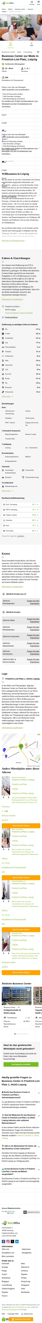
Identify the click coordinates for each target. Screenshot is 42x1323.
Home (3, 9)
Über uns (5, 1249)
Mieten (10, 9)
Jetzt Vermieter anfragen (12, 96)
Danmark (5, 1263)
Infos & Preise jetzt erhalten (13, 94)
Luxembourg (7, 1285)
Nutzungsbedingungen (10, 1309)
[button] (3, 797)
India (23, 1289)
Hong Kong (25, 1281)
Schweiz (24, 1271)
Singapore (25, 1285)
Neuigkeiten (26, 1253)
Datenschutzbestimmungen (21, 1307)
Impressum (26, 1249)
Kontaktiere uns (8, 1253)
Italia (23, 1263)
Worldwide (25, 1292)
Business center (20, 9)
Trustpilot (5, 132)
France (4, 1296)
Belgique (5, 1281)
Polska (24, 1278)
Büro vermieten (8, 1256)
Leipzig (4, 11)
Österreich (25, 1267)
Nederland (6, 1278)
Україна (24, 1274)
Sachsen (30, 9)
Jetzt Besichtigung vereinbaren (14, 99)
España (5, 1292)
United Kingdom (8, 1289)
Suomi (4, 1274)
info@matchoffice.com (10, 1233)
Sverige (5, 1267)
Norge (4, 1271)
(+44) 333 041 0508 (9, 1236)
